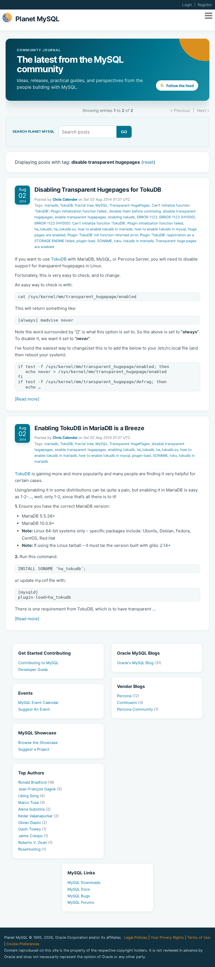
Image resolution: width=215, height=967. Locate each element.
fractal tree (84, 205)
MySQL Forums (80, 902)
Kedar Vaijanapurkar (38, 816)
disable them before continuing (135, 211)
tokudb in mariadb (138, 241)
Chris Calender (65, 199)
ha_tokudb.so (65, 229)
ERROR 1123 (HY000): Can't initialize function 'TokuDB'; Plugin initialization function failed (108, 223)
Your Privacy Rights (167, 937)
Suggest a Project (33, 749)
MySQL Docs (78, 889)
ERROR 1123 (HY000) (177, 217)
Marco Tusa (31, 802)
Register (205, 5)
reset (148, 162)
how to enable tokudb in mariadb (105, 229)
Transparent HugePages (129, 205)
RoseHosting (32, 849)
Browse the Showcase (38, 742)
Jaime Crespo (33, 835)
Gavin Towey (32, 829)
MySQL (101, 205)
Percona (128, 696)
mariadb (51, 205)
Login (187, 5)
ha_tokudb (43, 229)
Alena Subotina (34, 809)
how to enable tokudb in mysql (160, 229)
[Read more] (27, 399)
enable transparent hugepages (80, 217)
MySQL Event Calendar (38, 702)
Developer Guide (33, 669)
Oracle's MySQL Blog (139, 663)
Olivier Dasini (32, 822)
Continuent (130, 702)
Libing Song (31, 795)
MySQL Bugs (78, 896)
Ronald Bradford (36, 782)
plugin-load (85, 241)
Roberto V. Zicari (35, 842)
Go (124, 132)
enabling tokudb (121, 217)
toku (117, 241)
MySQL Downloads (84, 882)
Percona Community (137, 709)
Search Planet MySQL (33, 132)
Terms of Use (198, 937)
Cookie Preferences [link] (22, 944)
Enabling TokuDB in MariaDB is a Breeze (89, 428)
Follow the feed (179, 85)
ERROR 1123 (147, 217)
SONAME (104, 241)
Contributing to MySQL (38, 663)
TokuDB (66, 205)
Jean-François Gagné (40, 789)
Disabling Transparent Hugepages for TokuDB (97, 189)
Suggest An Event (34, 709)
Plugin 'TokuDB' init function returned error (102, 235)
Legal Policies (135, 937)
